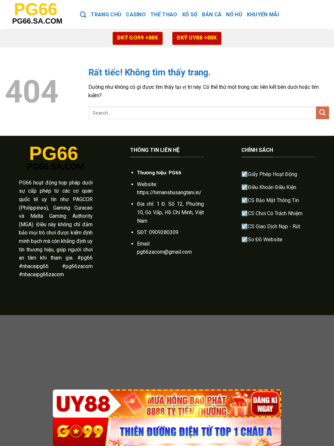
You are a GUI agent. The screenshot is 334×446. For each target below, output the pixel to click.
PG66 (25, 183)
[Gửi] (322, 112)
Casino (136, 14)
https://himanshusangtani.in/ (169, 192)
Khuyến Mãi (263, 14)
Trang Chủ (106, 14)
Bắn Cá (211, 14)
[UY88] (167, 404)
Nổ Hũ (234, 14)
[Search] (83, 15)
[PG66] (37, 14)
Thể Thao (163, 14)
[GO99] (167, 432)
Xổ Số (190, 14)
